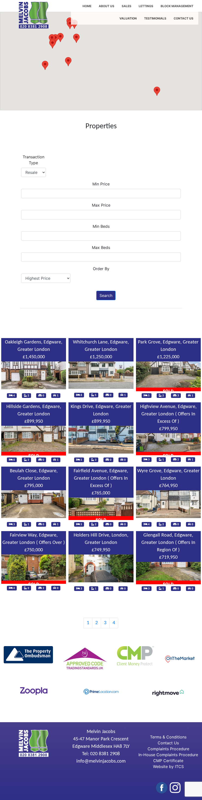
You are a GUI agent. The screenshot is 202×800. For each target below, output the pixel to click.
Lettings (146, 6)
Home (87, 6)
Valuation (128, 18)
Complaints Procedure (168, 748)
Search (106, 295)
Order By (101, 268)
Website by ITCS (168, 766)
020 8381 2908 (105, 753)
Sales (126, 6)
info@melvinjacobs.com (101, 761)
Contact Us (183, 18)
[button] (45, 65)
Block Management (177, 6)
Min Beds (101, 226)
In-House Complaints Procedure (168, 754)
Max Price (101, 205)
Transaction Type (33, 159)
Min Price (101, 183)
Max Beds (101, 247)
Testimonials (155, 18)
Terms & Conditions (168, 737)
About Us (106, 6)
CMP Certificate (168, 760)
